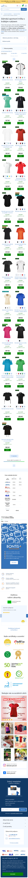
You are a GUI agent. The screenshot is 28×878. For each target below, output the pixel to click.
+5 (24, 307)
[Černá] (3, 78)
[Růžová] (9, 242)
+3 (24, 77)
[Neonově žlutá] (9, 176)
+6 (24, 209)
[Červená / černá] (20, 143)
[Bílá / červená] (18, 176)
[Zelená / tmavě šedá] (22, 374)
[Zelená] (22, 78)
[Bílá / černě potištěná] (21, 341)
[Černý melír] (7, 78)
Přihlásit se (23, 809)
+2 (11, 77)
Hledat (24, 9)
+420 (13, 834)
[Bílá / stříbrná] (18, 143)
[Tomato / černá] (20, 110)
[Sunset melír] (9, 78)
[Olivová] (10, 407)
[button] (27, 615)
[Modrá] (21, 242)
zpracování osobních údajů (17, 813)
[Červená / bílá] (22, 176)
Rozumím (12, 874)
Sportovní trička (17, 14)
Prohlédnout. (18, 2)
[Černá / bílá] (16, 110)
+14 (11, 110)
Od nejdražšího (24, 53)
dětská (2, 31)
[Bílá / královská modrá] (20, 275)
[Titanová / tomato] (22, 110)
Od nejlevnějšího (14, 53)
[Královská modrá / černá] (22, 308)
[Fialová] (9, 110)
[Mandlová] (9, 308)
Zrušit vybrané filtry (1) (7, 51)
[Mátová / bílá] (5, 374)
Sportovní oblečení (8, 14)
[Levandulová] (10, 143)
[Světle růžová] (8, 407)
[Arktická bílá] (6, 143)
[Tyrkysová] (7, 176)
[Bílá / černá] (18, 110)
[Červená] (20, 78)
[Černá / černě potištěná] (20, 341)
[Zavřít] (27, 1)
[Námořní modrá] (22, 407)
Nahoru (14, 456)
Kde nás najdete (14, 842)
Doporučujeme (4, 53)
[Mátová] (8, 143)
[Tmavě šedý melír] (7, 308)
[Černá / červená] (20, 176)
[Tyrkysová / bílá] (7, 374)
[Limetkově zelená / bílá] (9, 374)
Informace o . (14, 813)
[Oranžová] (23, 242)
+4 (24, 110)
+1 (11, 176)
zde (12, 871)
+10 (24, 143)
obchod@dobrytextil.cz (14, 838)
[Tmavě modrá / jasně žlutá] (22, 143)
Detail (7, 90)
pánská (20, 29)
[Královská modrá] (22, 209)
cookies (8, 865)
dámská (24, 29)
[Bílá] (5, 78)
